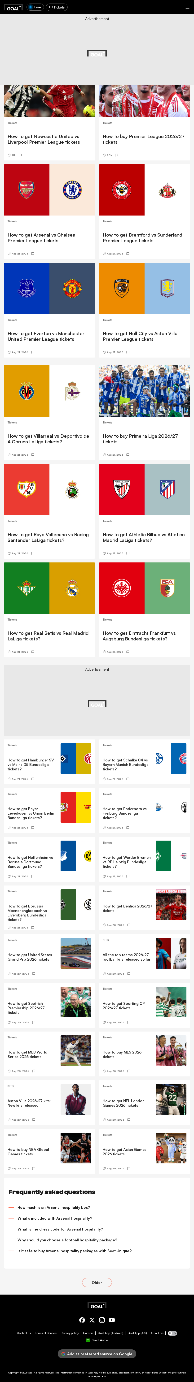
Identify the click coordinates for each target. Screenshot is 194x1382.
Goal (30, 1372)
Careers (88, 1333)
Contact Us (24, 1333)
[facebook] (82, 1321)
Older (97, 1282)
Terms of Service (46, 1333)
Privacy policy (70, 1333)
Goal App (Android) (110, 1333)
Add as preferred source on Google (99, 1354)
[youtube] (112, 1321)
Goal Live (157, 1333)
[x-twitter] (92, 1321)
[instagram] (102, 1321)
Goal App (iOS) (137, 1333)
